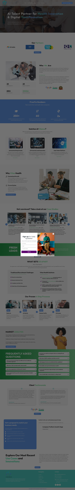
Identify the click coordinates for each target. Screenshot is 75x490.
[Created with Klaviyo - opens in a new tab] (37, 256)
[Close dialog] (53, 234)
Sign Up (29, 251)
